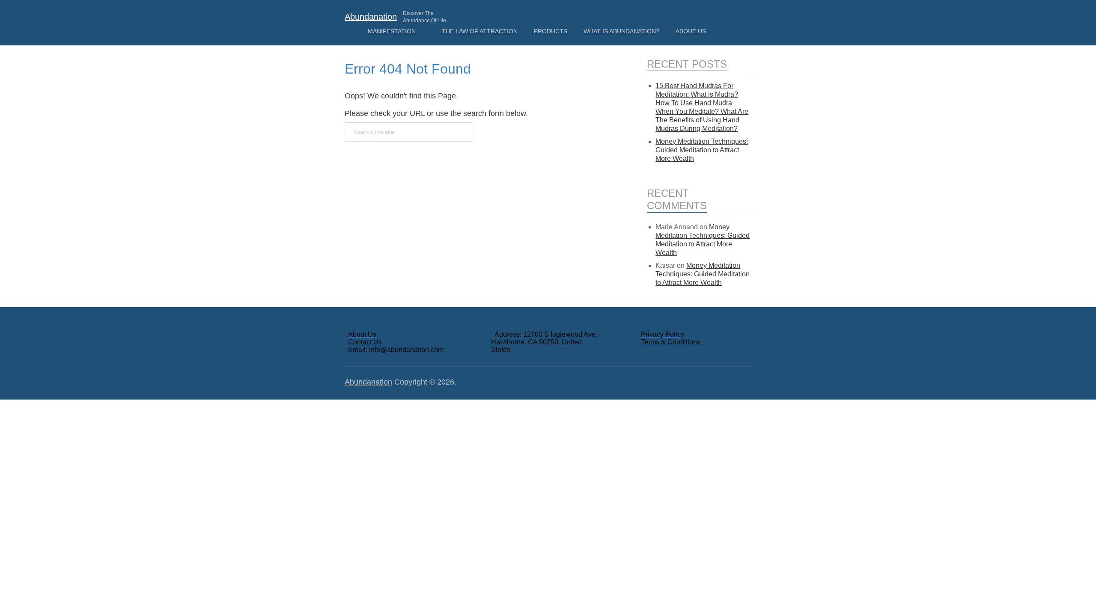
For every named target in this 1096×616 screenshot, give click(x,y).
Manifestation (391, 31)
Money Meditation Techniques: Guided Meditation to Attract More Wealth (701, 150)
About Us (691, 31)
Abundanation (371, 16)
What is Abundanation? (621, 31)
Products (550, 31)
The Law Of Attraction (479, 31)
